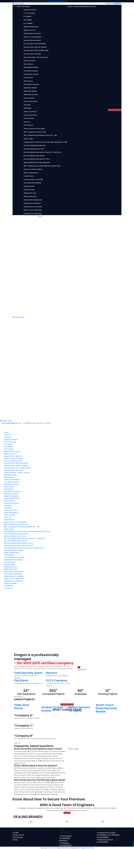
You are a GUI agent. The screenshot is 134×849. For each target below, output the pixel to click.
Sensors (51, 673)
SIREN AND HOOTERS (31, 95)
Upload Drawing (115, 110)
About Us (20, 6)
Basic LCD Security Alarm (32, 37)
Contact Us (92, 6)
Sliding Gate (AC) (30, 193)
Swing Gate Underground (33, 200)
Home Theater (29, 118)
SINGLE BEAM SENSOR (31, 67)
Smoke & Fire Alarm (31, 101)
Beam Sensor (28, 64)
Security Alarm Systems (32, 33)
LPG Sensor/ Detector (31, 84)
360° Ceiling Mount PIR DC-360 (35, 132)
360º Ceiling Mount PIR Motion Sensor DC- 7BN (40, 135)
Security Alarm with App (32, 54)
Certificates (83, 6)
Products (27, 6)
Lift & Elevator (29, 125)
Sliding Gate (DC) (30, 196)
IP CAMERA (27, 16)
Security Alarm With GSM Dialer (35, 44)
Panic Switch (28, 78)
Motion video (28, 139)
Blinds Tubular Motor (31, 173)
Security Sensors (30, 61)
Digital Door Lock (30, 30)
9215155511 (117, 3)
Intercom (27, 122)
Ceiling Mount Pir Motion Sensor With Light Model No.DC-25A (45, 142)
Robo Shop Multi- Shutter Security (36, 57)
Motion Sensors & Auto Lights (34, 128)
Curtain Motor (29, 176)
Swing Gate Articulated (32, 203)
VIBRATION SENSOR (30, 91)
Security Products (30, 10)
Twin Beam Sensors (31, 71)
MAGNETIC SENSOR (30, 88)
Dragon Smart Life (87, 848)
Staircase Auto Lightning (32, 213)
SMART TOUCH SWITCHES (33, 210)
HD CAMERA (28, 20)
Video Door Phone (30, 112)
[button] (15, 821)
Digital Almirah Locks (31, 27)
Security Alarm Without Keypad (35, 47)
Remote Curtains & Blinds (33, 169)
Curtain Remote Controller (33, 179)
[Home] (5, 421)
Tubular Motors (29, 186)
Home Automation (30, 115)
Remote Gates (29, 190)
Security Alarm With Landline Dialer (36, 50)
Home (15, 6)
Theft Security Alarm (28, 673)
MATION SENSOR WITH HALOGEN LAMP (37, 162)
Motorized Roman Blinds (32, 183)
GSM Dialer (27, 108)
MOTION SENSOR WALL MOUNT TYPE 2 (37, 159)
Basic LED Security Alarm (32, 40)
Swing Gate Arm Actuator (33, 207)
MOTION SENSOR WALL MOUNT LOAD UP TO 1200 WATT (43, 152)
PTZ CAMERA (28, 23)
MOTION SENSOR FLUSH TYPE (33, 149)
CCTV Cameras (29, 13)
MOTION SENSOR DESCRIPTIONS (35, 145)
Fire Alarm (27, 105)
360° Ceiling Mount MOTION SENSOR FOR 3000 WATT (42, 166)
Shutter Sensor (29, 98)
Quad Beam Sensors (31, 74)
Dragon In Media (73, 6)
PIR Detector (28, 81)
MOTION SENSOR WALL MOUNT (34, 156)
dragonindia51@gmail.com (57, 1)
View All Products (67, 704)
